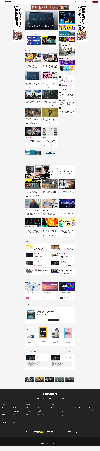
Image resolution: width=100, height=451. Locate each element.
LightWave (14, 415)
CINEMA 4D (3, 421)
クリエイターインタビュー (90, 410)
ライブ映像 (63, 414)
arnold (14, 414)
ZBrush (3, 410)
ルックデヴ (27, 414)
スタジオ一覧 (89, 1)
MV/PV (51, 411)
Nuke (2, 418)
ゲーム (51, 407)
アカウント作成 (63, 1)
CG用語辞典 (61, 398)
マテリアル (27, 410)
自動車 (51, 415)
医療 (62, 415)
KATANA (14, 421)
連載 (43, 398)
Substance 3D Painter (16, 411)
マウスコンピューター (78, 407)
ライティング (28, 411)
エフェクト (39, 410)
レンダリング (40, 411)
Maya (2, 407)
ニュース (38, 398)
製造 (62, 411)
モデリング (39, 407)
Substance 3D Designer (5, 419)
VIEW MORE (54, 50)
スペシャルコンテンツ (52, 398)
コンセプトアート (28, 407)
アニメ (63, 407)
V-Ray (14, 419)
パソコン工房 (88, 407)
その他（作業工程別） (41, 414)
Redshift (14, 418)
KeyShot (3, 415)
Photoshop (14, 410)
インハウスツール (4, 422)
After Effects (3, 414)
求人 (95, 1)
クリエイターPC (77, 410)
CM (62, 410)
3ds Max (14, 407)
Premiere (3, 411)
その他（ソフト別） (16, 422)
